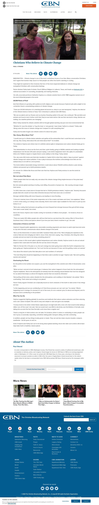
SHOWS (36, 460)
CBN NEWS (37, 12)
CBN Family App (38, 477)
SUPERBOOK (54, 12)
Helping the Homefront (18, 446)
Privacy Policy (28, 497)
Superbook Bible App (59, 465)
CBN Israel (18, 442)
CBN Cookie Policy (47, 497)
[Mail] (50, 74)
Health (17, 470)
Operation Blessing (21, 439)
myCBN (79, 497)
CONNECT (74, 437)
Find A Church (38, 447)
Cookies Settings (71, 497)
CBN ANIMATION (58, 460)
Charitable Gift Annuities (56, 448)
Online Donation (57, 439)
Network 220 (78, 89)
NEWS (17, 460)
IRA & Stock (56, 445)
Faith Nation (37, 469)
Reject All (76, 501)
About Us (73, 450)
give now (89, 6)
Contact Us (85, 2)
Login (94, 2)
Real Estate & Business (56, 453)
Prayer (35, 442)
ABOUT (70, 12)
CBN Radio (74, 462)
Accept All (86, 501)
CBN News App (20, 478)
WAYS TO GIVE (57, 437)
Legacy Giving (56, 442)
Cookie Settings (65, 501)
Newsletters (74, 439)
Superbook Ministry (58, 462)
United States (19, 462)
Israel (16, 468)
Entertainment (19, 473)
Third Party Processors (59, 497)
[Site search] (76, 12)
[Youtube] (42, 488)
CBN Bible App (38, 453)
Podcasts (73, 465)
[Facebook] (41, 74)
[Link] (55, 74)
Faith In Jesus (37, 445)
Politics (17, 476)
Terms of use (19, 497)
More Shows (37, 475)
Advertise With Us (76, 445)
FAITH (45, 12)
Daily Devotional (38, 439)
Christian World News (38, 466)
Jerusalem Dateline (39, 472)
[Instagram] (52, 488)
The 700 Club (27, 12)
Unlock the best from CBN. (35, 369)
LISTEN (63, 12)
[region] (49, 501)
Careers (73, 447)
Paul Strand (18, 66)
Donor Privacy (36, 497)
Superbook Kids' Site (59, 468)
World (17, 465)
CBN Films (18, 449)
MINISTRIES (19, 437)
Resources (36, 450)
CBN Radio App (75, 468)
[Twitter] (46, 74)
